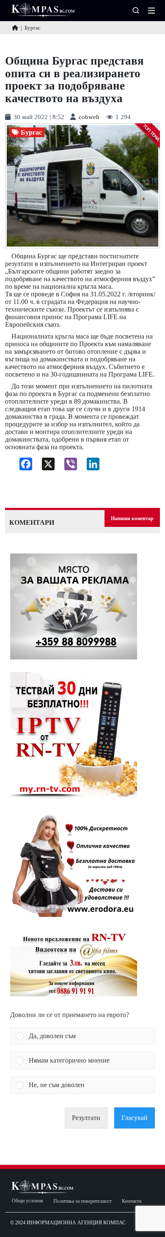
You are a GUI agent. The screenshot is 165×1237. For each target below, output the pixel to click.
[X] (45, 466)
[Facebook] (22, 466)
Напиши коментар (132, 518)
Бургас (31, 132)
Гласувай (134, 1117)
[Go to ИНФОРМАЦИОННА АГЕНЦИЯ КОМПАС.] (15, 27)
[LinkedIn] (90, 466)
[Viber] (67, 466)
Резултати (86, 1117)
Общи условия (27, 1201)
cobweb (89, 117)
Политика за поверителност (82, 1201)
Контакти (131, 1201)
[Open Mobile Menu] (151, 10)
